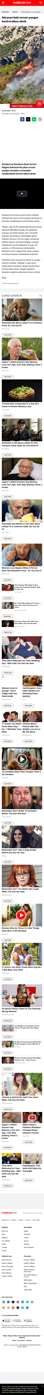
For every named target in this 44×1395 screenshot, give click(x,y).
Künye (28, 1220)
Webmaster (28, 1280)
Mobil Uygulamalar (30, 1283)
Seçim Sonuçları (7, 1266)
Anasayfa (5, 12)
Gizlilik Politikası (29, 1263)
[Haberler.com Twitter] (13, 1302)
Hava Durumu (7, 1260)
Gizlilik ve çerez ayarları (11, 1345)
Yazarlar (26, 1244)
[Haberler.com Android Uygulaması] (17, 1320)
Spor (3, 1234)
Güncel (14, 12)
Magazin (5, 1237)
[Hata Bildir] (23, 1345)
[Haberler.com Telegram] (22, 1308)
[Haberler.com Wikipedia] (8, 1308)
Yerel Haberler (29, 1247)
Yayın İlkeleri (36, 1220)
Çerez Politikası (29, 1266)
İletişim (21, 1220)
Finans (26, 1237)
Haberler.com (7, 1256)
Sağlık (26, 1231)
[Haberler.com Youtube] (13, 1308)
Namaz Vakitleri (7, 1263)
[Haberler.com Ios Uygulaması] (6, 1320)
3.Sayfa (4, 1247)
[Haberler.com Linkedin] (22, 1302)
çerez (4, 1388)
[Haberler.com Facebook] (8, 1302)
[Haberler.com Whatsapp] (27, 1302)
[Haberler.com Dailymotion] (27, 1308)
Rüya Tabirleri (6, 1273)
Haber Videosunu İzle (22, 106)
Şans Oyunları (7, 1270)
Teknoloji (27, 1234)
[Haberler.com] (9, 1213)
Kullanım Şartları (29, 1260)
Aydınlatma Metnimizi (16, 1392)
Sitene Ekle (28, 1290)
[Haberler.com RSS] (3, 1308)
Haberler (5, 1227)
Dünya (4, 1251)
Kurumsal (27, 1256)
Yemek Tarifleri (7, 1276)
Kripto (4, 1244)
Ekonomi (5, 1231)
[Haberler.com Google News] (3, 1302)
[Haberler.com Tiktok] (18, 1308)
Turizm (26, 1241)
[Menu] (3, 2)
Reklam (14, 1220)
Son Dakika (6, 1241)
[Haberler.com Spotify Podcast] (32, 1302)
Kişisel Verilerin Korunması (29, 1270)
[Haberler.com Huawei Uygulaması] (28, 1320)
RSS (25, 1286)
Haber (14, 1340)
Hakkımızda (5, 1220)
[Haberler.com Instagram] (18, 1302)
